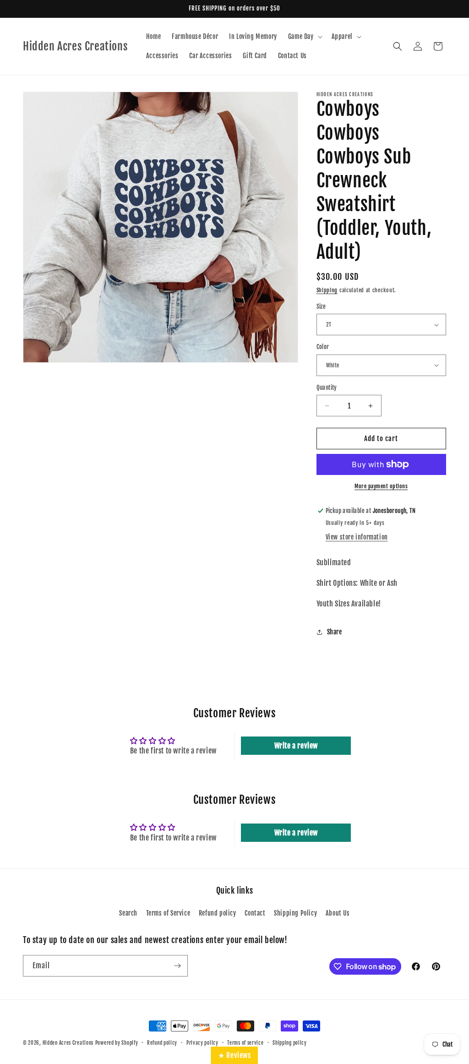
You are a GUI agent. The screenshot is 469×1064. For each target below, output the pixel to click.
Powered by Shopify (116, 1043)
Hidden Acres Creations (68, 1043)
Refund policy (217, 913)
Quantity (326, 387)
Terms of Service (168, 913)
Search (128, 913)
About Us (338, 913)
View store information (357, 537)
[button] (304, 36)
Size (321, 306)
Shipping (327, 290)
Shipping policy (290, 1043)
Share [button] (334, 632)
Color (322, 346)
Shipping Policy (295, 913)
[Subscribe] (177, 966)
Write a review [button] (296, 745)
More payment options (381, 486)
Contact (255, 913)
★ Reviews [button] (234, 1055)
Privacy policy (202, 1043)
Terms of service (245, 1043)
